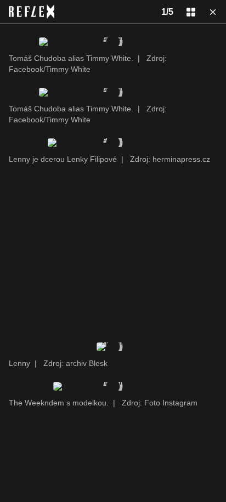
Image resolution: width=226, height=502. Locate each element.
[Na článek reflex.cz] (31, 11)
